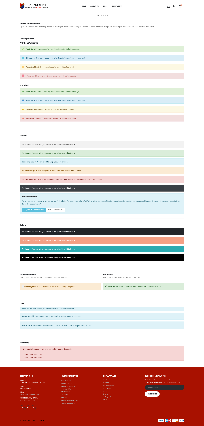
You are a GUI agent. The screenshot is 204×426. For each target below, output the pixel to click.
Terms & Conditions (68, 403)
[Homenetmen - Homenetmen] (37, 6)
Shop (105, 6)
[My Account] (168, 6)
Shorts (105, 394)
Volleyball (107, 397)
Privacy (64, 397)
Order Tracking (67, 383)
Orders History (66, 389)
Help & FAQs (66, 380)
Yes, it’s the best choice (33, 210)
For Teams (107, 388)
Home (83, 6)
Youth (105, 400)
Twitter (27, 407)
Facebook (22, 407)
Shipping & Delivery (68, 386)
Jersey (105, 391)
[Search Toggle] (174, 6)
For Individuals (108, 385)
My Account (65, 392)
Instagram (33, 407)
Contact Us (117, 6)
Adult (105, 380)
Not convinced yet (56, 210)
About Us (94, 6)
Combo (106, 383)
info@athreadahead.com (29, 394)
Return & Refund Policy (70, 400)
